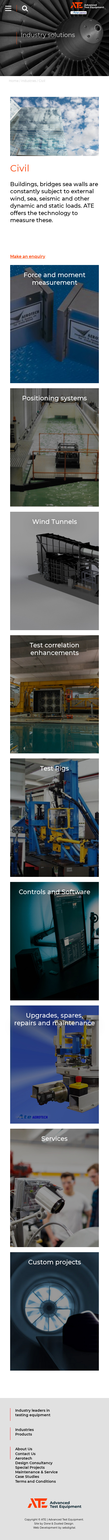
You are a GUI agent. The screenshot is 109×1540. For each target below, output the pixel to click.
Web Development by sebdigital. (54, 1527)
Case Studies (27, 1476)
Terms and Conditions (35, 1481)
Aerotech (23, 1458)
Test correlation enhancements (54, 649)
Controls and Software (54, 892)
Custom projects (54, 1262)
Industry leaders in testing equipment (32, 1412)
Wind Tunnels (54, 521)
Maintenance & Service (36, 1472)
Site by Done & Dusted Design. (54, 1523)
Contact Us (25, 1454)
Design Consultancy (33, 1463)
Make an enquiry (27, 256)
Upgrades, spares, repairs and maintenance (54, 1019)
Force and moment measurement (54, 278)
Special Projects (30, 1467)
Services (54, 1138)
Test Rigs (54, 768)
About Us (23, 1449)
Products (23, 1434)
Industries (24, 1429)
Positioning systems (54, 398)
